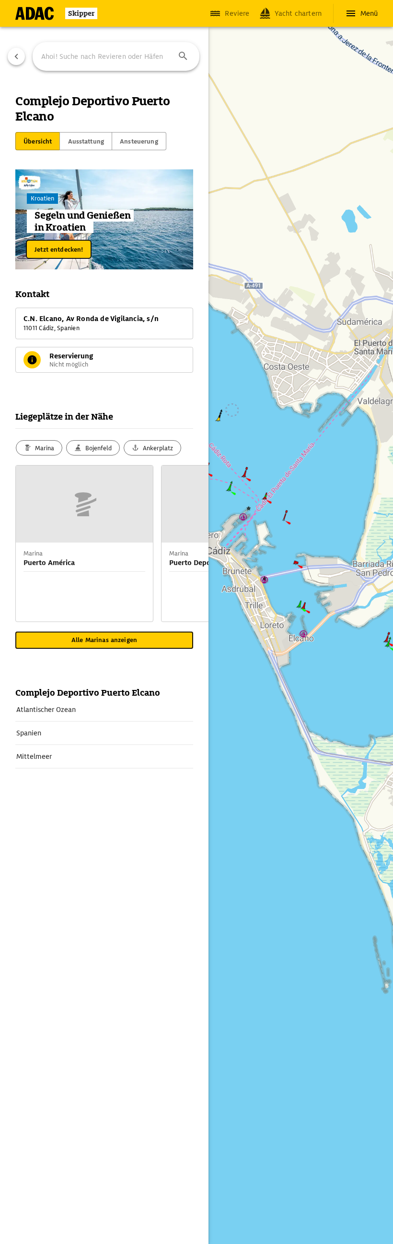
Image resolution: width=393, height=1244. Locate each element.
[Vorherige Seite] (16, 56)
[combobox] (116, 56)
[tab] (37, 141)
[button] (183, 56)
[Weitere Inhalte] (189, 543)
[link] (104, 709)
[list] (104, 733)
